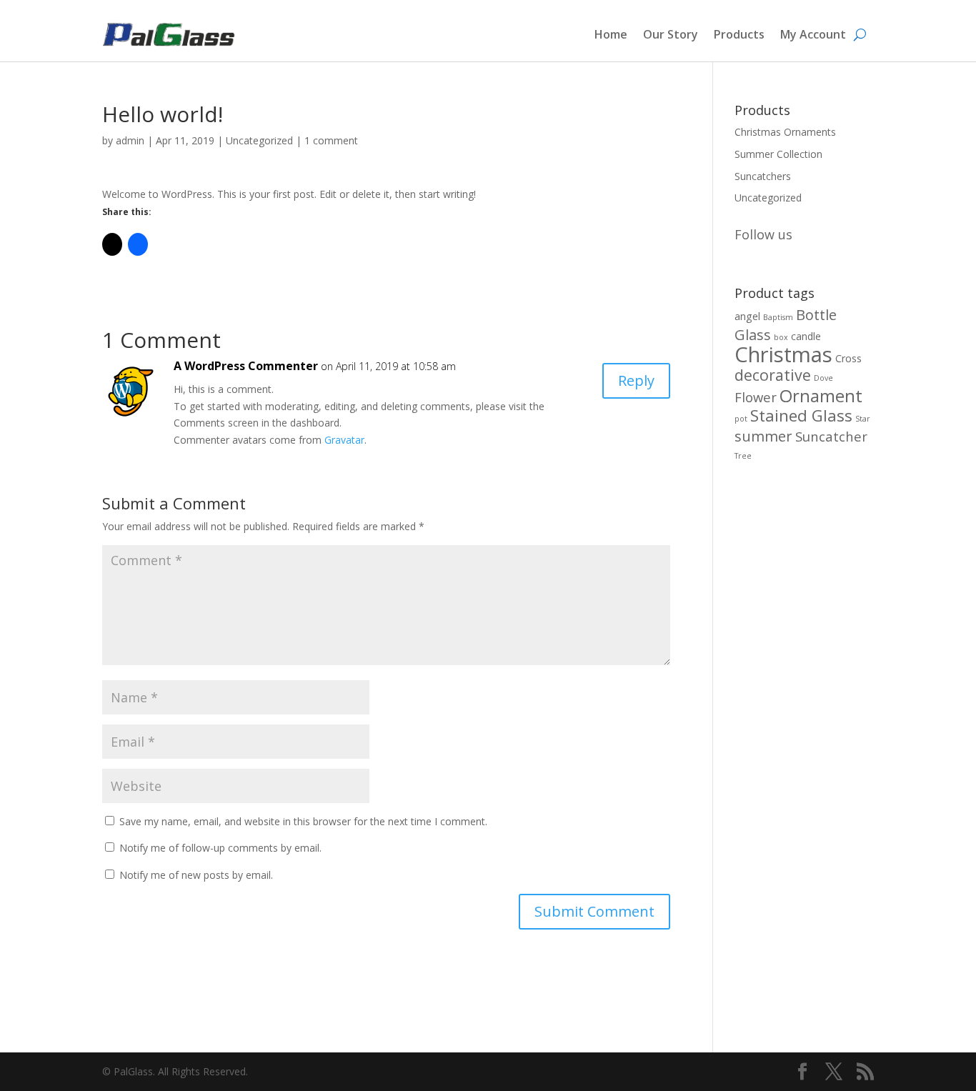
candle (806, 336)
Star (862, 419)
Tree (743, 456)
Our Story (670, 34)
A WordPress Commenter (246, 366)
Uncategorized (259, 140)
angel (747, 316)
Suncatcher (831, 436)
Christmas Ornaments (785, 132)
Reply (636, 380)
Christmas (783, 354)
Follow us (763, 234)
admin (130, 140)
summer (763, 436)
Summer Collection (778, 154)
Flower (756, 397)
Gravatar (344, 440)
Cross (848, 358)
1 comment (331, 140)
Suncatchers (763, 176)
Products (739, 34)
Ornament (821, 395)
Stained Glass (801, 415)
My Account (813, 34)
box (781, 337)
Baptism (778, 317)
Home (610, 34)
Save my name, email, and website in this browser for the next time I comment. (303, 821)
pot (741, 419)
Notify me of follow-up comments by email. (220, 848)
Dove (823, 378)
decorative (773, 374)
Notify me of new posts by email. (196, 875)
